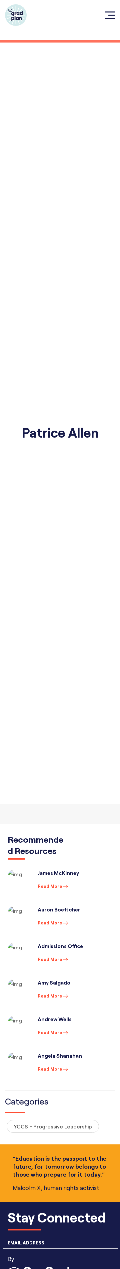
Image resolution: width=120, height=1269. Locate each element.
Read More (50, 886)
